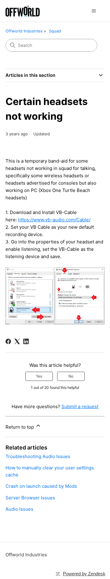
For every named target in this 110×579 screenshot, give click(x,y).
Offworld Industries (24, 30)
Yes (39, 376)
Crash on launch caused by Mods (41, 486)
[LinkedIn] (26, 341)
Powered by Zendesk (84, 573)
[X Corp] (17, 341)
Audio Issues (19, 509)
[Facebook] (8, 341)
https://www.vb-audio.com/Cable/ (54, 220)
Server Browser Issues (30, 498)
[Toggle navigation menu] (94, 11)
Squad (55, 30)
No (70, 376)
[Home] (23, 11)
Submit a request (79, 406)
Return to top (20, 427)
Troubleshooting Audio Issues (38, 456)
